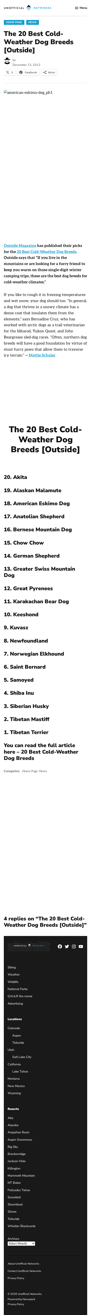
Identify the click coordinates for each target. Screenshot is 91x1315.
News (32, 22)
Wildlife (13, 982)
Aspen (16, 1035)
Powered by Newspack (21, 1299)
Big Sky (13, 1147)
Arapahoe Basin (18, 1132)
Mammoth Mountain (21, 1175)
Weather (14, 974)
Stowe (12, 1211)
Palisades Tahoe (19, 1190)
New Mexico (16, 1086)
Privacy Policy (16, 1278)
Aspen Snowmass (20, 1139)
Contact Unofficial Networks (24, 1271)
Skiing (12, 967)
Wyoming (14, 1093)
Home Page (14, 22)
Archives (13, 1239)
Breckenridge (17, 1154)
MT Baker (14, 1183)
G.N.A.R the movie (20, 996)
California (14, 1064)
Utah (11, 1050)
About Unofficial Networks (23, 1263)
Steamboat (15, 1204)
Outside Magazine (20, 246)
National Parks (18, 989)
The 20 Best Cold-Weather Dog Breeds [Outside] (45, 439)
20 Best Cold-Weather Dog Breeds (46, 252)
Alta (10, 1118)
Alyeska (13, 1125)
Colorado (14, 1028)
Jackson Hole (17, 1161)
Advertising (15, 1003)
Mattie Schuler (42, 355)
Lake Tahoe (20, 1071)
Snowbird (14, 1197)
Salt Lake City (21, 1057)
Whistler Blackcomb (21, 1226)
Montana (14, 1078)
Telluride (18, 1043)
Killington (14, 1168)
